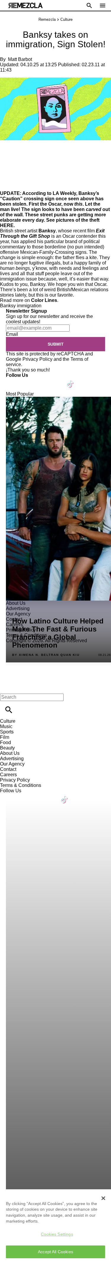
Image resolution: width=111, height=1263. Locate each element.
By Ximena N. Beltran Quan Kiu (46, 654)
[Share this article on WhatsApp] (7, 153)
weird (50, 289)
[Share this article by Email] (50, 153)
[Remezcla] (25, 5)
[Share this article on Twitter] (36, 153)
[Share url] (6, 184)
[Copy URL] (14, 170)
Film (4, 737)
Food (5, 742)
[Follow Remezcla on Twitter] (27, 380)
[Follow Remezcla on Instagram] (42, 380)
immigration (29, 305)
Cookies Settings (57, 1234)
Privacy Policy (37, 359)
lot (35, 289)
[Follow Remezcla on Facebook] (13, 380)
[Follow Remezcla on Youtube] (56, 380)
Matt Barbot (20, 59)
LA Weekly (64, 193)
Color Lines (44, 300)
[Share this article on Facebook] (22, 153)
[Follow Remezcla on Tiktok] (70, 380)
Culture (66, 19)
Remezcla (47, 19)
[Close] (103, 1198)
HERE (7, 225)
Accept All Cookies (55, 1251)
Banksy (47, 230)
